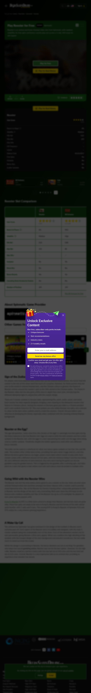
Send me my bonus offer (45, 356)
